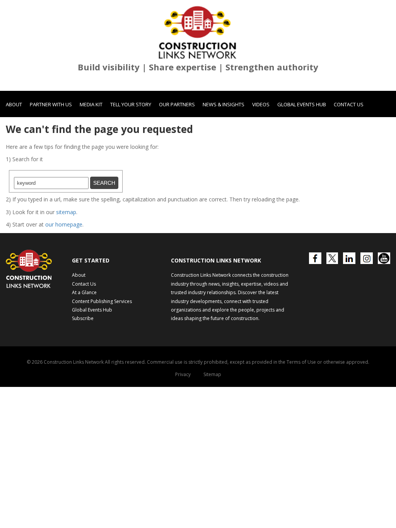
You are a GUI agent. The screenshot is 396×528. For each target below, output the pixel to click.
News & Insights (223, 104)
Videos (261, 104)
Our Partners (177, 104)
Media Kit (91, 104)
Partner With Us (51, 104)
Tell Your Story (130, 104)
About (14, 104)
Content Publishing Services (102, 301)
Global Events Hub (301, 104)
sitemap (66, 212)
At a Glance (84, 292)
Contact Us (349, 104)
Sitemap (212, 374)
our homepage (63, 224)
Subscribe (83, 318)
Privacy (183, 374)
